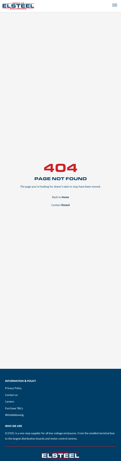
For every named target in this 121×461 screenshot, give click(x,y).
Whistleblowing (14, 415)
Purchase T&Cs (14, 408)
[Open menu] (114, 7)
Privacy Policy (13, 388)
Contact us (11, 395)
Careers (9, 401)
